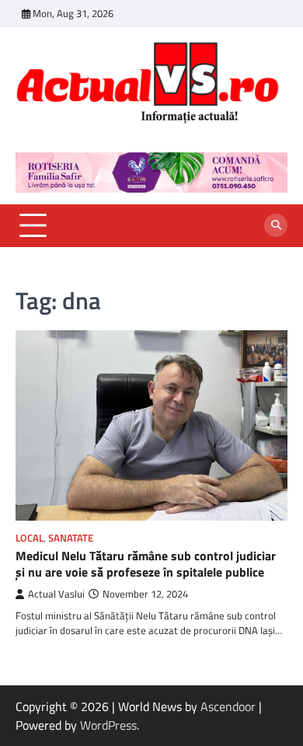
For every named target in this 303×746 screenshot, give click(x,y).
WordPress (108, 725)
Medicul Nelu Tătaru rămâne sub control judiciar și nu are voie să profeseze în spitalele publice (146, 563)
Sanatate (70, 538)
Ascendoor (228, 706)
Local (30, 538)
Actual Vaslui (56, 594)
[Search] (275, 225)
